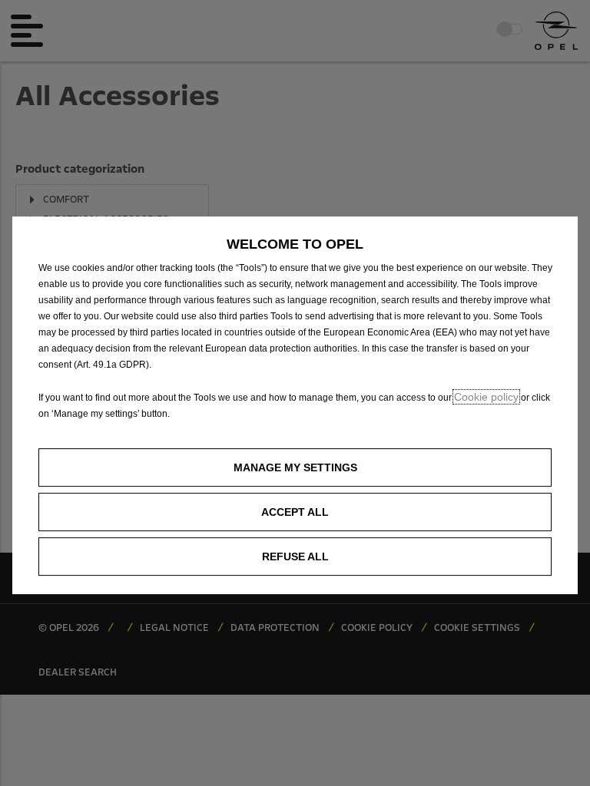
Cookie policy (486, 397)
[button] (295, 467)
